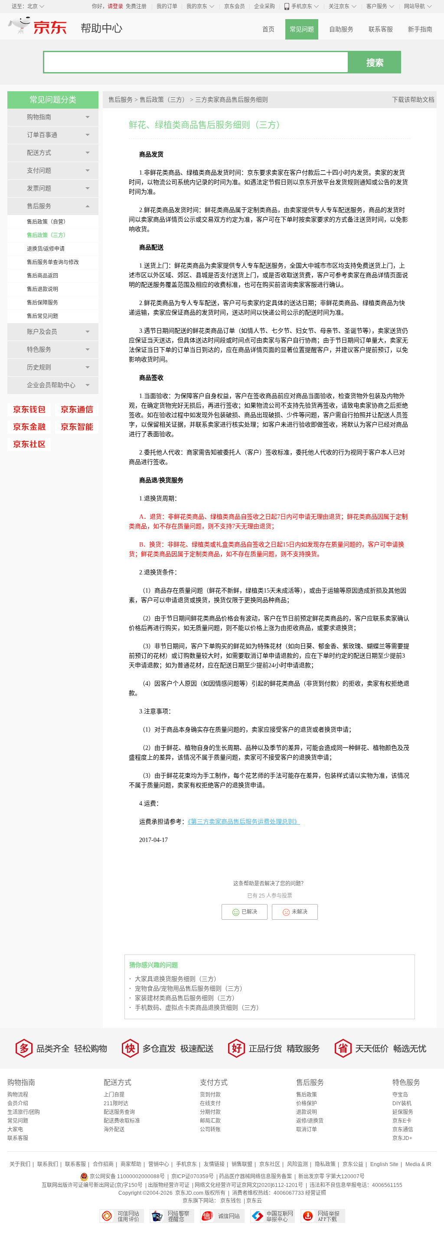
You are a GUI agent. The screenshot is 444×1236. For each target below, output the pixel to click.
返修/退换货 (309, 1121)
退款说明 (306, 1112)
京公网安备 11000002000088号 (126, 1176)
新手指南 (420, 29)
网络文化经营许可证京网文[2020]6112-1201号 (249, 1185)
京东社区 (269, 1164)
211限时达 (116, 1103)
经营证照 (315, 1193)
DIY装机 (401, 1103)
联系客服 (381, 29)
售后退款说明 (42, 289)
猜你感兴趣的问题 (153, 965)
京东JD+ (402, 1138)
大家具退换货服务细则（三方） (174, 978)
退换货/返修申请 (46, 249)
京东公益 (353, 1164)
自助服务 (341, 29)
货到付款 (210, 1095)
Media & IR (418, 1164)
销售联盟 (242, 1164)
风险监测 (297, 1164)
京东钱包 (230, 1201)
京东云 (254, 1201)
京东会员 (234, 6)
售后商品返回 (42, 276)
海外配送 (114, 1130)
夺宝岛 (400, 1095)
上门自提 (114, 1095)
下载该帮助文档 (413, 99)
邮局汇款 (210, 1121)
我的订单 (167, 6)
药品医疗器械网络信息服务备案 (255, 1176)
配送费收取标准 (122, 1121)
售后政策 (306, 1095)
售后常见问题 (42, 316)
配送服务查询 (119, 1112)
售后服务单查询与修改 (53, 262)
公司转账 (210, 1130)
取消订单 (306, 1130)
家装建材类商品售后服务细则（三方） (183, 997)
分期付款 (210, 1112)
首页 (268, 29)
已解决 (249, 912)
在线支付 (210, 1103)
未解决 (299, 912)
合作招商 (103, 1164)
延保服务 (402, 1112)
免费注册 (136, 6)
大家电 (15, 1130)
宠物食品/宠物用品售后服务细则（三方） (187, 988)
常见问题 (302, 29)
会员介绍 (17, 1103)
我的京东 (196, 6)
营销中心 (158, 1164)
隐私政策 (325, 1164)
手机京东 (301, 6)
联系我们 (47, 1164)
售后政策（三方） (48, 235)
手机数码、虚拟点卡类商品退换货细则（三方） (195, 1007)
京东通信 (402, 1130)
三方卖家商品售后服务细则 (231, 99)
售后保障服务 (42, 303)
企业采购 (264, 6)
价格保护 (306, 1103)
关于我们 (20, 1164)
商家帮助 (131, 1164)
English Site (384, 1164)
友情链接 (214, 1164)
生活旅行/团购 (23, 1112)
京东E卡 (401, 1121)
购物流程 (17, 1095)
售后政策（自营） (48, 222)
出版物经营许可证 (168, 1185)
